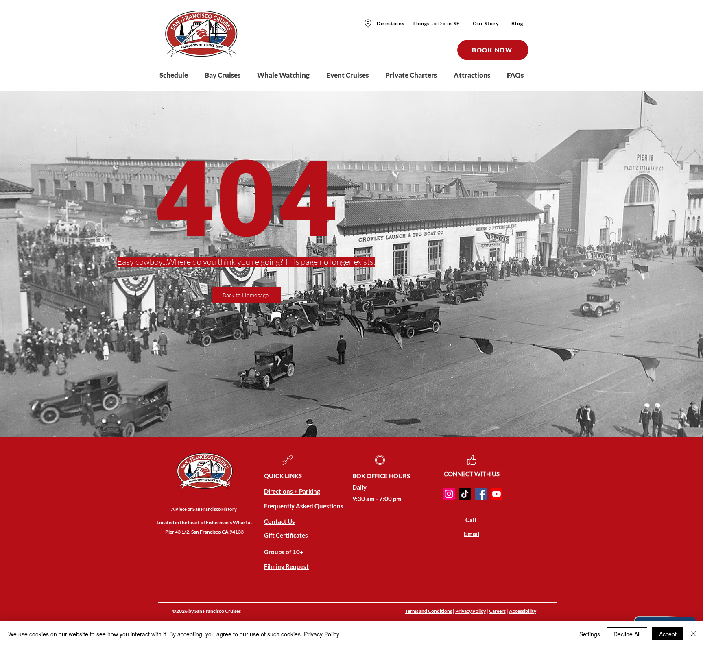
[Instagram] (449, 494)
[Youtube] (496, 494)
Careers (497, 611)
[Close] (693, 633)
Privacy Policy (470, 611)
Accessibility (522, 611)
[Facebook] (481, 494)
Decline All (626, 634)
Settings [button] (589, 634)
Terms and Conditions (428, 611)
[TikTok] (465, 494)
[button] (227, 75)
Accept (668, 634)
